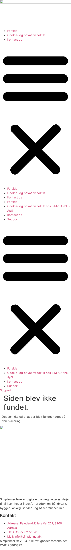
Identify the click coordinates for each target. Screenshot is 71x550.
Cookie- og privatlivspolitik (26, 35)
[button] (35, 114)
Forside (12, 31)
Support (13, 219)
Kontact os (14, 39)
